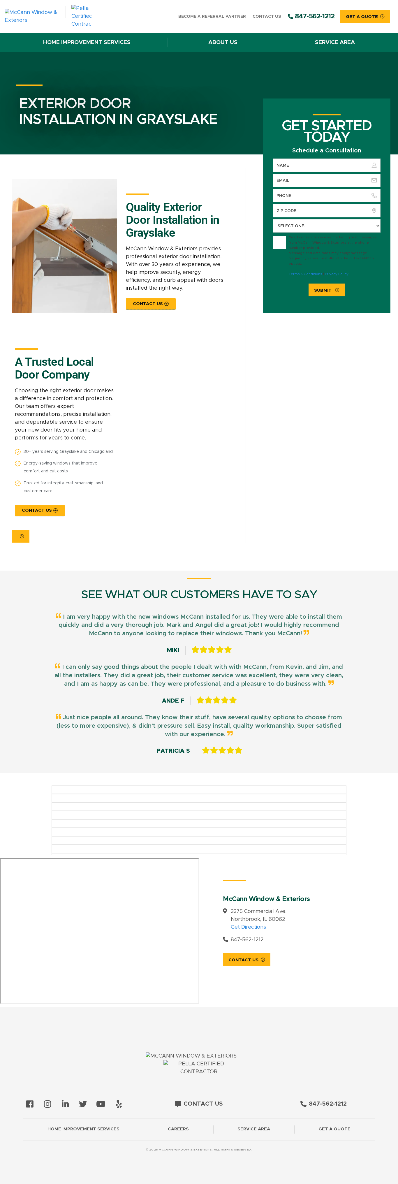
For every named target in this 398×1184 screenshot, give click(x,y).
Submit (323, 290)
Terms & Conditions (305, 274)
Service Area (335, 42)
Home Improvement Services (87, 42)
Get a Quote (334, 1129)
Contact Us (267, 17)
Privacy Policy (336, 274)
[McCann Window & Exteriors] (55, 16)
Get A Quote (362, 17)
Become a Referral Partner (212, 17)
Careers (178, 1129)
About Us (222, 42)
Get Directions (248, 927)
